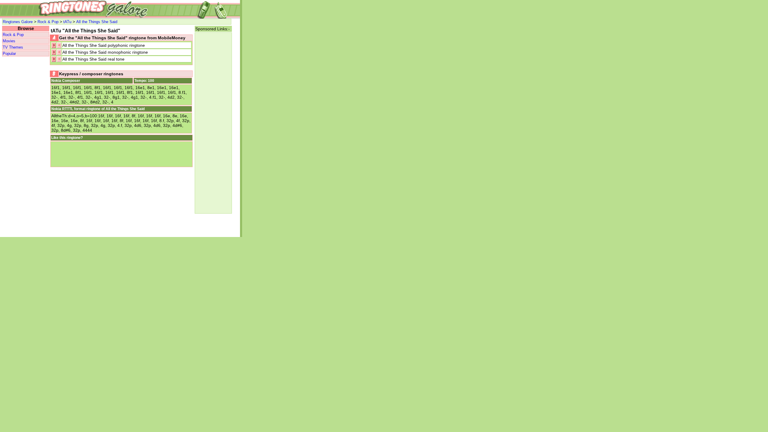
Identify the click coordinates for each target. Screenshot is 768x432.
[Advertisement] (26, 147)
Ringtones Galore (18, 22)
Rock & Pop (48, 22)
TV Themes (13, 47)
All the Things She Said (96, 22)
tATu (67, 22)
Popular (9, 53)
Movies (9, 41)
